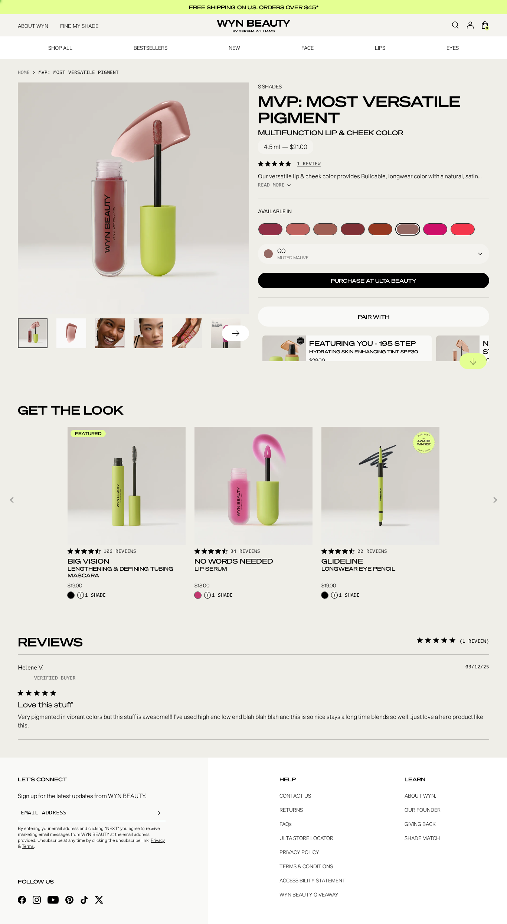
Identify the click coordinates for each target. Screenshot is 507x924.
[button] (373, 254)
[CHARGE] (380, 229)
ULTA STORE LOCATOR (306, 837)
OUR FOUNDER (423, 809)
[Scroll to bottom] (473, 361)
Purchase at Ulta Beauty (373, 280)
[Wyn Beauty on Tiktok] (84, 901)
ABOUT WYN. (420, 795)
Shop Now (127, 532)
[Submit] (159, 813)
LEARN (415, 779)
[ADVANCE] (270, 229)
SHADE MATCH (422, 837)
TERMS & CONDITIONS (306, 866)
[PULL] (435, 229)
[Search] (455, 25)
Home (24, 72)
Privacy (158, 840)
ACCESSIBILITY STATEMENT (312, 880)
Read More (271, 185)
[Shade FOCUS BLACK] (71, 595)
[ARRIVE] (352, 229)
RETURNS (291, 809)
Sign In (470, 25)
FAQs (285, 823)
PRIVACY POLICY (299, 852)
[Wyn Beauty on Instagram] (37, 901)
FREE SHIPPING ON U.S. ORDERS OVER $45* (253, 7)
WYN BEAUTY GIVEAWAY (308, 894)
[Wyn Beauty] (254, 25)
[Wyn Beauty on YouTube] (53, 901)
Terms (28, 846)
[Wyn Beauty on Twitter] (99, 901)
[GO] (407, 229)
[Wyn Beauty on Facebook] (22, 901)
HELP (287, 779)
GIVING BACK (420, 823)
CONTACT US (295, 795)
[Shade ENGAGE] (197, 595)
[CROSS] (325, 229)
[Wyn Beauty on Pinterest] (69, 901)
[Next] (235, 333)
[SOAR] (298, 229)
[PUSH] (462, 229)
